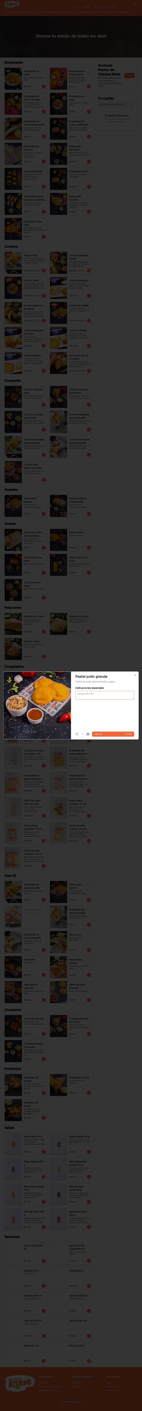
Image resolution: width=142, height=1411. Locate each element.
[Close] (135, 675)
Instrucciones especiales (89, 688)
